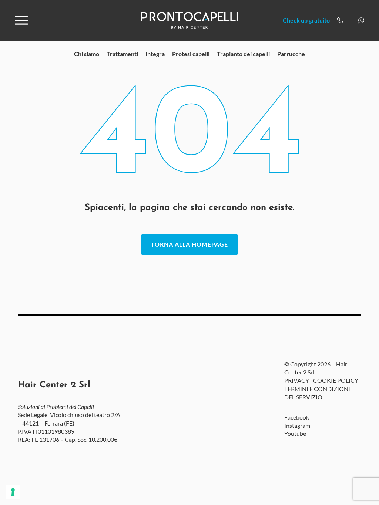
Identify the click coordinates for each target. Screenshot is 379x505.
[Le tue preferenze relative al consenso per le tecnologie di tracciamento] (13, 492)
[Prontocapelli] (189, 20)
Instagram (297, 425)
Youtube (295, 433)
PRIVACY (296, 380)
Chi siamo (86, 53)
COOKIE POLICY (335, 380)
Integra (155, 53)
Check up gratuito (306, 20)
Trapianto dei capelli (243, 53)
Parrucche (291, 53)
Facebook (296, 417)
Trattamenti (122, 53)
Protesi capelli (190, 53)
